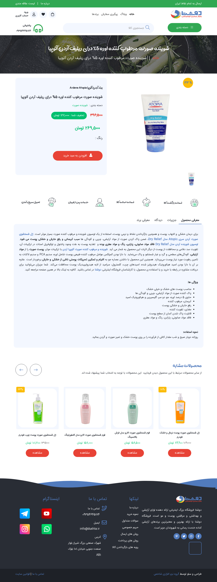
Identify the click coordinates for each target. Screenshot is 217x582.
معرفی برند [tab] (143, 220)
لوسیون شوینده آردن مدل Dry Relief (176, 244)
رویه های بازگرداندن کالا (125, 547)
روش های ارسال (129, 534)
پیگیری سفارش (109, 14)
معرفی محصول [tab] (190, 220)
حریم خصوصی (130, 528)
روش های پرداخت (128, 541)
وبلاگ (123, 14)
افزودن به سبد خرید (75, 155)
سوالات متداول (130, 521)
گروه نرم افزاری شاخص (166, 574)
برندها (95, 14)
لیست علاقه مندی (25, 3)
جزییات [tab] (171, 220)
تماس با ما (38, 574)
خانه (131, 14)
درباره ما (45, 3)
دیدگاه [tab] (158, 220)
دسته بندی (182, 27)
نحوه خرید (132, 514)
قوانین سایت (22, 574)
